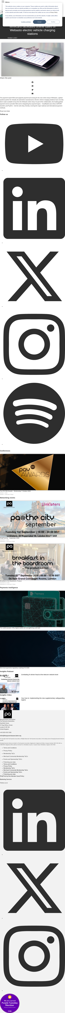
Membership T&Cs (9, 753)
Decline (53, 22)
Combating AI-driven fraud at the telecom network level (39, 674)
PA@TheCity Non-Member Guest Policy (12, 776)
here (8, 111)
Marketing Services (6, 779)
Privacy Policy (53, 12)
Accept (39, 22)
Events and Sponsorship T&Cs (12, 759)
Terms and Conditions (10, 748)
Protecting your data (9, 762)
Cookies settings (26, 22)
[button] (32, 82)
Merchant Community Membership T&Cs (15, 756)
